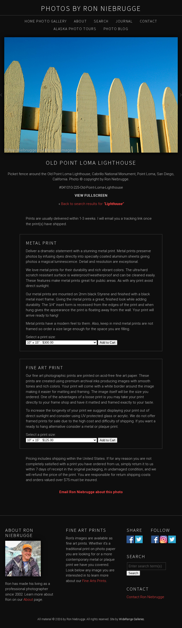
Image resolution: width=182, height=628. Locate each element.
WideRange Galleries (131, 619)
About (80, 21)
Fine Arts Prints (94, 581)
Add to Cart (107, 342)
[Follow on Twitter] (172, 540)
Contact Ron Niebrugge (145, 597)
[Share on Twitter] (139, 540)
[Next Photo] (180, 98)
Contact (148, 21)
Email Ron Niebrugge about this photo (91, 492)
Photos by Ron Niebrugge (91, 8)
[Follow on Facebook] (155, 540)
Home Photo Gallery (46, 21)
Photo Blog (116, 28)
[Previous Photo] (2, 98)
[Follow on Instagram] (163, 540)
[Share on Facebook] (130, 540)
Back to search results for (92, 204)
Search (101, 21)
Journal (124, 21)
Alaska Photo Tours (75, 28)
